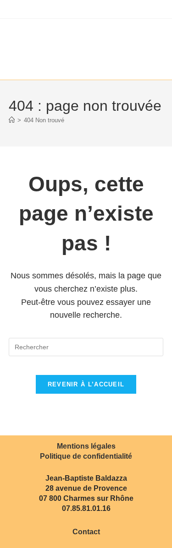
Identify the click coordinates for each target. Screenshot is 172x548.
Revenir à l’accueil (86, 384)
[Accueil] (12, 120)
